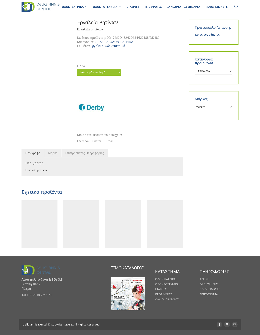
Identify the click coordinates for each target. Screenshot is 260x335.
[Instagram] (227, 324)
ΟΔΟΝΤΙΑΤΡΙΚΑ (121, 42)
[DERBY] (91, 107)
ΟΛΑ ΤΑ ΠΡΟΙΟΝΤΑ (167, 299)
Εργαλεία (97, 46)
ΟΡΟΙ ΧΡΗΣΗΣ (209, 284)
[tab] (33, 153)
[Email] (235, 324)
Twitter (96, 141)
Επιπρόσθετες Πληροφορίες (84, 153)
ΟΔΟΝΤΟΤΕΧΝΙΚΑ (167, 284)
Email (109, 141)
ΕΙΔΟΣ (81, 66)
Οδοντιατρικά (115, 46)
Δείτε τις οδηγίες (207, 34)
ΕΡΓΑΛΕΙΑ (101, 42)
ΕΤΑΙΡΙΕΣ (161, 289)
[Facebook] (219, 324)
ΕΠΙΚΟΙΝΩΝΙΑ (209, 294)
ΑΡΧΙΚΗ (204, 279)
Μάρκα (52, 153)
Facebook (83, 141)
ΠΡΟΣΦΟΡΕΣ (163, 294)
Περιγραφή (32, 153)
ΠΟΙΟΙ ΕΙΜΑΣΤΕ (210, 289)
